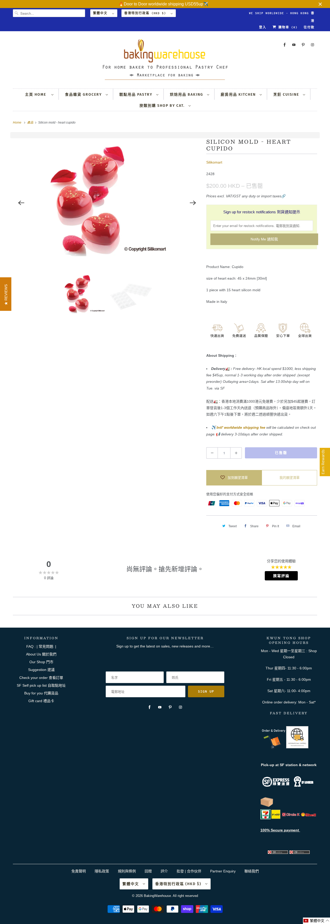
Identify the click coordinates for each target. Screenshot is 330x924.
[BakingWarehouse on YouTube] (294, 45)
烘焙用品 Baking (187, 94)
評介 (164, 871)
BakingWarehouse (157, 896)
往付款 (309, 27)
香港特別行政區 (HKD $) (146, 13)
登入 (262, 27)
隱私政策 (102, 871)
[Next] (193, 202)
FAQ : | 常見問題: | (41, 646)
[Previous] (21, 202)
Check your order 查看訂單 (41, 678)
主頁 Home (37, 94)
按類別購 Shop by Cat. (162, 105)
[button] (316, 921)
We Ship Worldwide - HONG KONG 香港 (282, 14)
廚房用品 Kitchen (239, 94)
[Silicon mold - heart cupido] (107, 202)
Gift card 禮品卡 (41, 701)
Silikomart (214, 162)
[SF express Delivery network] (266, 806)
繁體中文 (101, 13)
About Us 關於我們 (41, 654)
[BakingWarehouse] (165, 61)
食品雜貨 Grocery (84, 94)
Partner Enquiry (223, 871)
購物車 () (287, 27)
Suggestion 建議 (41, 670)
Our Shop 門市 (41, 662)
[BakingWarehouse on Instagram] (312, 45)
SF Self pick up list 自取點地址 (41, 685)
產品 (30, 122)
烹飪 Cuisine (286, 94)
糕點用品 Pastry (136, 94)
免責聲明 (79, 871)
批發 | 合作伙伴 (189, 871)
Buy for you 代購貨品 (41, 693)
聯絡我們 (251, 871)
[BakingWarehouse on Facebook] (284, 45)
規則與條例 (127, 871)
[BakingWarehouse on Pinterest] (303, 45)
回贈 (148, 871)
